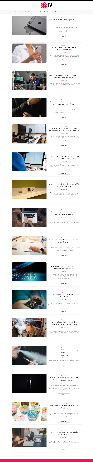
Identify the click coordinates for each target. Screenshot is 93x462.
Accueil (17, 11)
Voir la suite (64, 36)
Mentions (57, 460)
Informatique (31, 11)
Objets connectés (41, 11)
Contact (57, 11)
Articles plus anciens (19, 456)
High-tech (23, 11)
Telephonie (50, 11)
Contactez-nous (50, 460)
